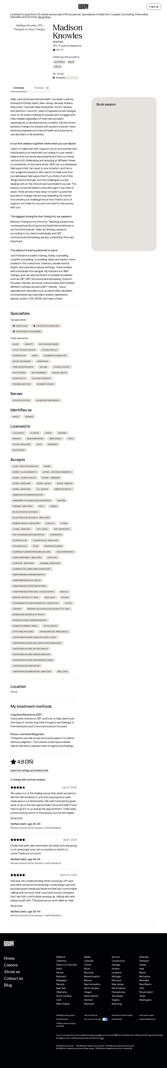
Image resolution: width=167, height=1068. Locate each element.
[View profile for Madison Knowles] (29, 42)
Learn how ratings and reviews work (29, 770)
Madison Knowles (68, 31)
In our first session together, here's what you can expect (43, 143)
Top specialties (18, 319)
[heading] (21, 761)
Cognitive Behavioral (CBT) (26, 714)
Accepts (17, 459)
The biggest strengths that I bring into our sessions (40, 216)
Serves (16, 393)
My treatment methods (31, 706)
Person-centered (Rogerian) (27, 734)
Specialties (20, 313)
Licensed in (20, 426)
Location (18, 686)
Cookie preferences (147, 1019)
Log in (152, 6)
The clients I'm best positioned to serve (33, 250)
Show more (16, 818)
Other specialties (19, 338)
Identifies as (21, 410)
